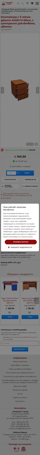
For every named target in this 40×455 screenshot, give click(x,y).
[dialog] (20, 227)
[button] (20, 247)
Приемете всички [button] (20, 242)
